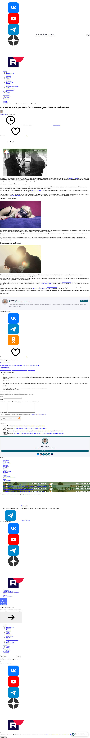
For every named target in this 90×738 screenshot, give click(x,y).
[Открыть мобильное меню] (89, 35)
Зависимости (6, 466)
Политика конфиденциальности (6, 611)
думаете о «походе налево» (39, 288)
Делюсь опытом (6, 463)
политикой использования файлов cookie (51, 734)
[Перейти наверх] (11, 617)
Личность (5, 467)
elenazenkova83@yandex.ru (18, 611)
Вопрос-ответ (6, 462)
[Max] (49, 454)
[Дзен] (13, 45)
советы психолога (46, 283)
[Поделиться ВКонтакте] (13, 323)
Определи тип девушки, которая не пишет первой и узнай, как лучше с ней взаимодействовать (26, 486)
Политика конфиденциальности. (38, 414)
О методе (5, 595)
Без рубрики (6, 460)
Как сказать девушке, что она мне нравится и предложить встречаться (30, 428)
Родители (5, 475)
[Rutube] (52, 454)
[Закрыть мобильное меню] (0, 655)
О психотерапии (7, 471)
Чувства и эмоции (7, 480)
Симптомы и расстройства (9, 477)
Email (1, 399)
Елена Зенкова (3, 114)
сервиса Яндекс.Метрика (69, 734)
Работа (4, 474)
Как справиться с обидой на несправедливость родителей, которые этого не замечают (23, 491)
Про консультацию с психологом (11, 592)
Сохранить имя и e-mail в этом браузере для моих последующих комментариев (20, 401)
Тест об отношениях (8, 596)
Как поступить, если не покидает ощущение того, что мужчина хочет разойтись (22, 484)
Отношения (5, 472)
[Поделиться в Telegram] (13, 334)
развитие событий (15, 195)
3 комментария (56, 125)
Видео (4, 461)
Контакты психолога (8, 591)
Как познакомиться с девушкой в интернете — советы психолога (29, 425)
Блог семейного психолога (45, 34)
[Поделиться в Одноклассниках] (13, 344)
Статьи (4, 479)
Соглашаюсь (3, 737)
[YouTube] (41, 454)
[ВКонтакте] (13, 12)
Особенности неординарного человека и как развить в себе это (18, 489)
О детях (5, 470)
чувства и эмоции (66, 282)
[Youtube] (13, 23)
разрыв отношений (73, 178)
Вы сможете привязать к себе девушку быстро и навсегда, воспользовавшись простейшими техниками (38, 430)
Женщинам (5, 465)
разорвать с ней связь (36, 190)
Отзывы (5, 594)
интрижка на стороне (52, 287)
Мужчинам (5, 468)
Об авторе (85, 300)
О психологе (6, 590)
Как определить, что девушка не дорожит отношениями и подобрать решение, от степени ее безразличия (39, 433)
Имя (1, 396)
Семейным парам (7, 476)
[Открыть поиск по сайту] (87, 35)
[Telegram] (13, 34)
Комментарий (3, 412)
